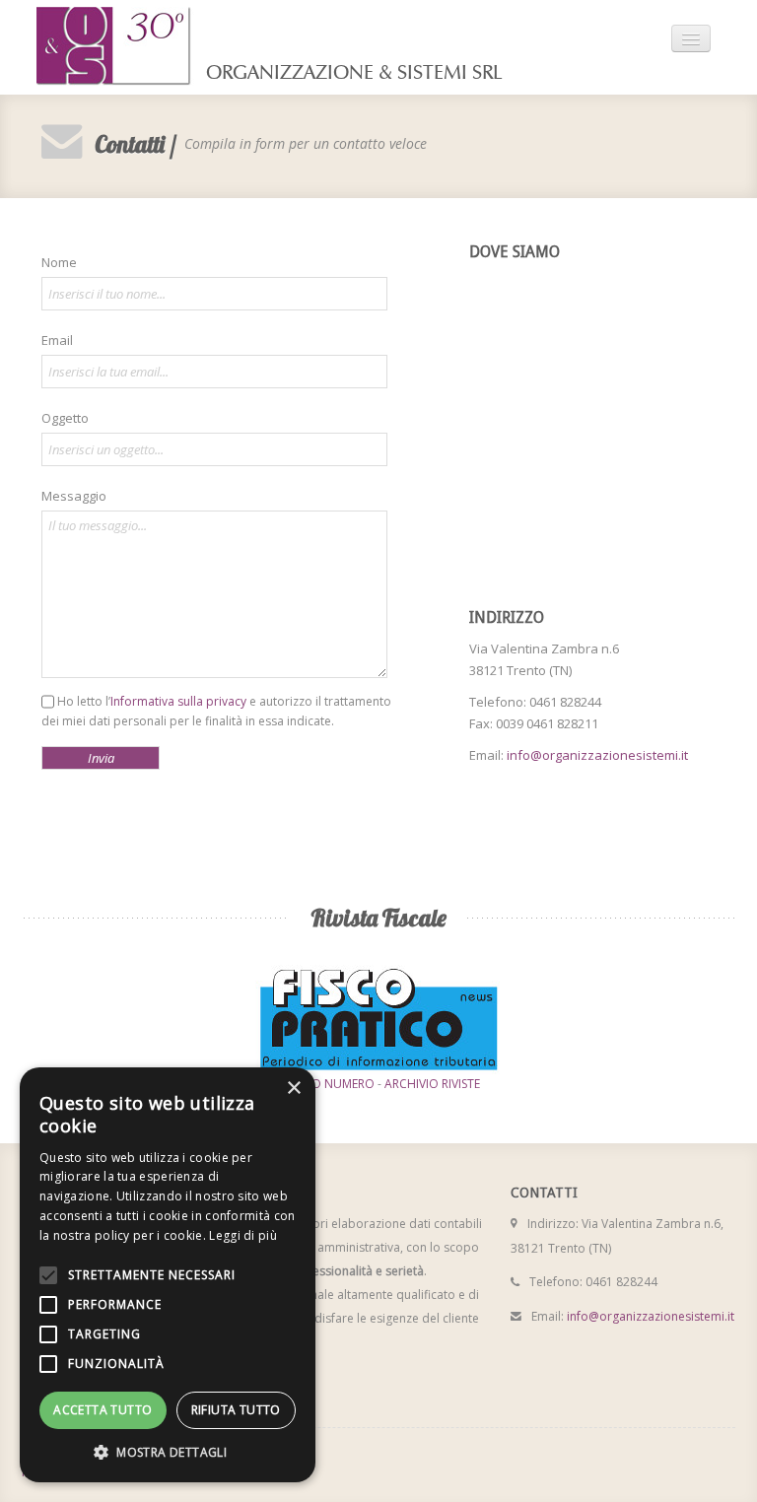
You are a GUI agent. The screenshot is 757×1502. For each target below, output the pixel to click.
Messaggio (73, 496)
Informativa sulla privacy (178, 701)
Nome (59, 262)
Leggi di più (243, 1235)
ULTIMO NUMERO (326, 1083)
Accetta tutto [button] (102, 1409)
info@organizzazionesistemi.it (597, 755)
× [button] (293, 1088)
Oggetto (65, 418)
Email (57, 340)
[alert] (167, 1274)
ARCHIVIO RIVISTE (432, 1083)
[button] (167, 1452)
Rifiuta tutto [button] (236, 1409)
